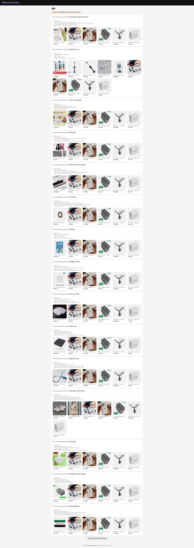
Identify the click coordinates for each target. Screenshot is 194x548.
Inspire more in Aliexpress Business (97, 538)
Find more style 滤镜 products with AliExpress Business (65, 12)
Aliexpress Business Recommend (104, 545)
